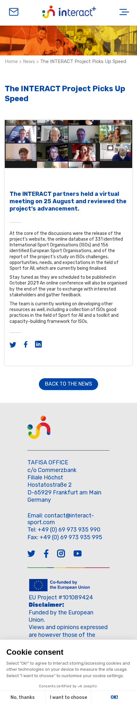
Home (11, 61)
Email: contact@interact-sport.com (60, 519)
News (29, 61)
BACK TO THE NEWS (68, 384)
